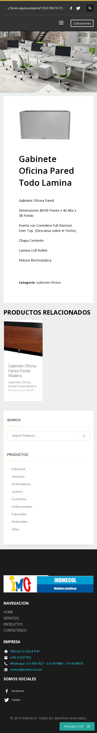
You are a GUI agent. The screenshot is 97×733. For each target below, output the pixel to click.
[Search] (84, 436)
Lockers (17, 491)
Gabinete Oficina (48, 282)
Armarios (18, 476)
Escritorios (19, 499)
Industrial (18, 469)
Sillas (15, 529)
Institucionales (22, 506)
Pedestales (20, 521)
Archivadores (21, 484)
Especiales (19, 514)
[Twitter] (78, 8)
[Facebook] (71, 8)
